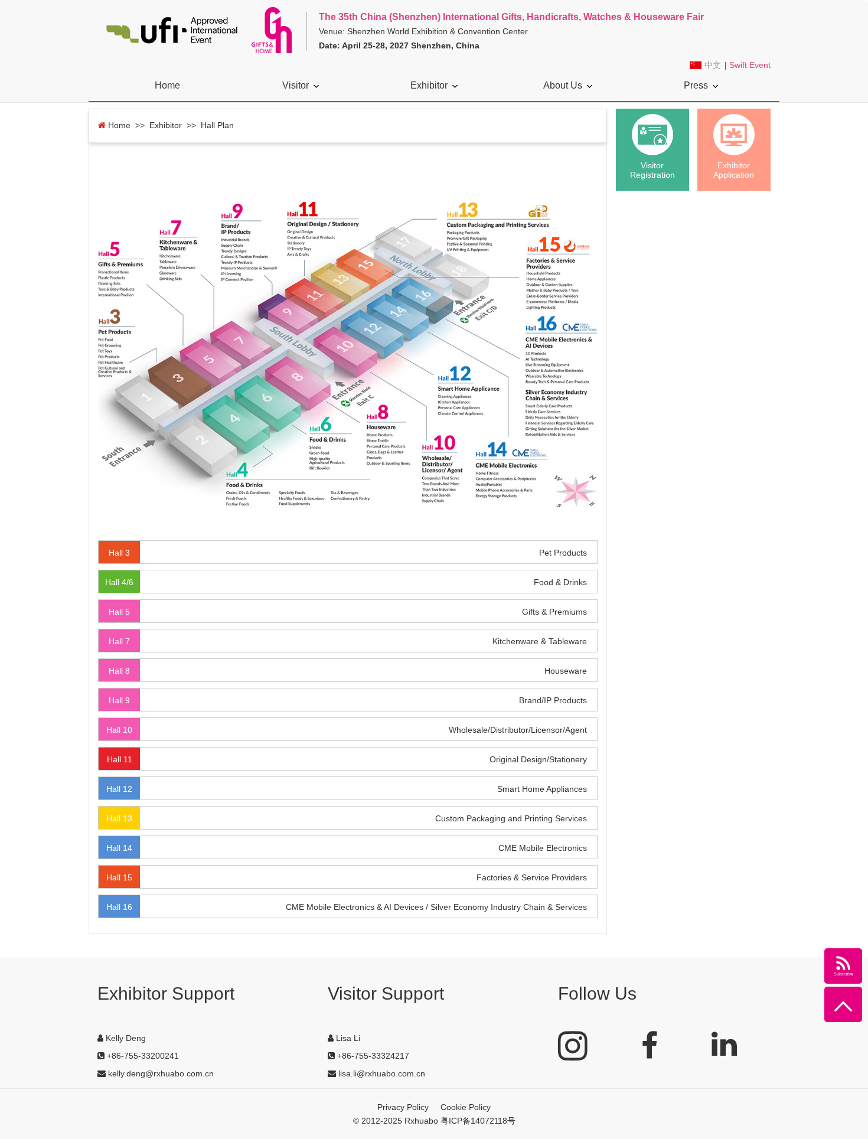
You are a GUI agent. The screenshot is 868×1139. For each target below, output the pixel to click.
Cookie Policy (465, 1107)
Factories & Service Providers (532, 877)
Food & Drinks (560, 582)
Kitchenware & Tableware (539, 641)
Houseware (565, 670)
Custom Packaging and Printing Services (511, 818)
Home (167, 85)
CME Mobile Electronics (542, 848)
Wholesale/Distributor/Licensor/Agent (518, 730)
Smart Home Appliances (542, 789)
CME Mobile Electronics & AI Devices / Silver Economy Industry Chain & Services (436, 907)
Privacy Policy (403, 1107)
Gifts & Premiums (554, 611)
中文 (712, 65)
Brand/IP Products (553, 700)
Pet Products (563, 552)
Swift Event (750, 65)
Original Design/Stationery (538, 759)
